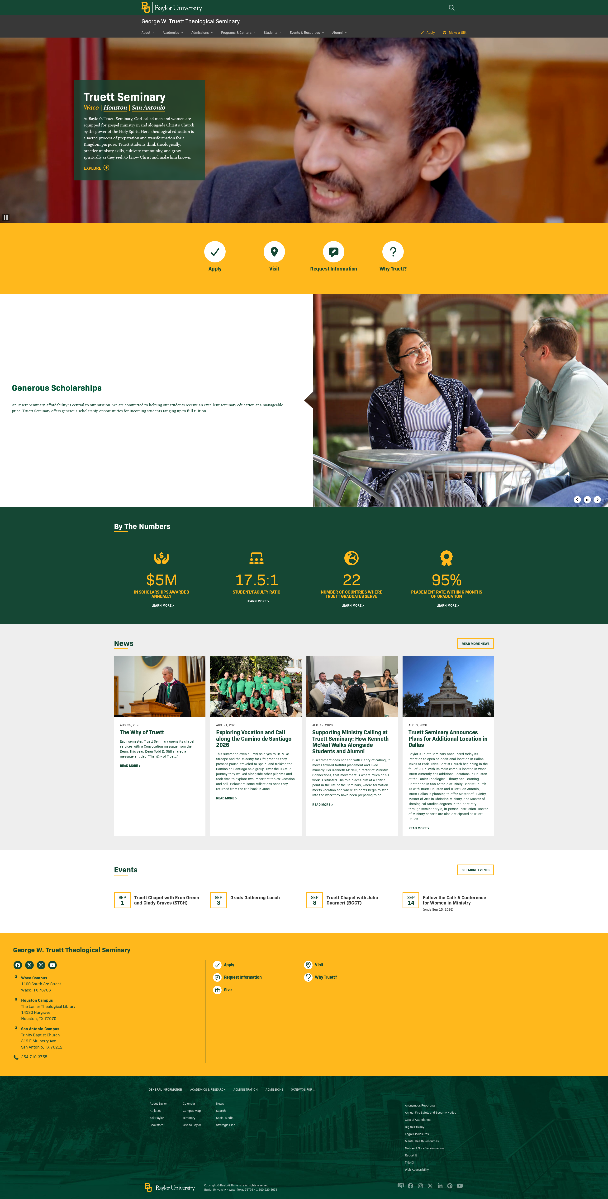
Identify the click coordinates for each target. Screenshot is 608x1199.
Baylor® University (232, 1185)
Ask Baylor (157, 1117)
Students (270, 32)
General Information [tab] (165, 1089)
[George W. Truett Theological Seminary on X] (29, 965)
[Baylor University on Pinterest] (449, 1188)
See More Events (475, 869)
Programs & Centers (236, 32)
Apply (431, 32)
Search (221, 1110)
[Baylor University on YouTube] (458, 1188)
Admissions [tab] (274, 1089)
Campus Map (192, 1110)
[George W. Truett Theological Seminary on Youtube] (52, 965)
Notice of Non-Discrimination (424, 1148)
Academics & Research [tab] (208, 1089)
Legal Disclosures (417, 1133)
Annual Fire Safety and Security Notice (430, 1112)
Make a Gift (457, 32)
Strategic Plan (225, 1124)
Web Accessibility (417, 1169)
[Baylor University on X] (429, 1188)
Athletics (155, 1110)
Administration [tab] (245, 1089)
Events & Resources (305, 32)
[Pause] (6, 217)
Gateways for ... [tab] (303, 1089)
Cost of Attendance (418, 1119)
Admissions (200, 32)
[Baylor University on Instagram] (419, 1188)
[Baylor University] (171, 7)
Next (597, 499)
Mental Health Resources (422, 1141)
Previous (577, 499)
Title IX (409, 1162)
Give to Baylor (192, 1124)
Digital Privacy (414, 1126)
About (146, 32)
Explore (92, 168)
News (220, 1103)
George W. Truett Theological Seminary (191, 21)
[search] (452, 7)
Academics (171, 32)
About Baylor (158, 1103)
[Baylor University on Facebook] (409, 1188)
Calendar (189, 1103)
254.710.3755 (34, 1056)
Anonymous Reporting (420, 1105)
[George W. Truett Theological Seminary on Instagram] (41, 965)
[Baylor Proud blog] (400, 1188)
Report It (411, 1155)
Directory (189, 1117)
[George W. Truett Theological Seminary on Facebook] (18, 965)
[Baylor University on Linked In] (439, 1188)
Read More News (475, 643)
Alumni (337, 32)
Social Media (224, 1117)
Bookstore (156, 1124)
